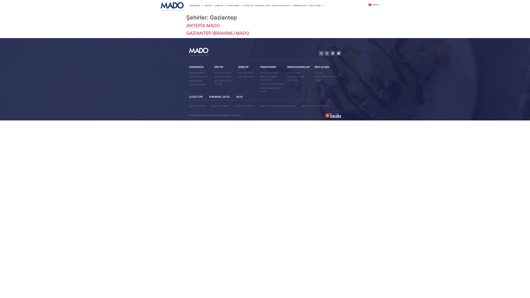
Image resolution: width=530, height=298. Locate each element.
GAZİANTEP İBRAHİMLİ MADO (217, 33)
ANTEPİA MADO (203, 25)
